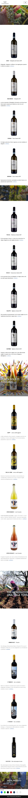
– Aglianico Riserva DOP (14, 349)
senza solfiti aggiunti (16, 432)
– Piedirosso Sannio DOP (14, 234)
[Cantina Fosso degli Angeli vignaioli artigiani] (5, 2)
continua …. (12, 66)
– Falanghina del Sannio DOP (14, 60)
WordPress (18, 796)
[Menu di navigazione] (25, 2)
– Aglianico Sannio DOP (14, 311)
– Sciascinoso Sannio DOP (14, 273)
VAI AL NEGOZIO (14, 780)
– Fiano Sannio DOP (14, 138)
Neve (8, 796)
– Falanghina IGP (14, 98)
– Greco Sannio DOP (14, 176)
